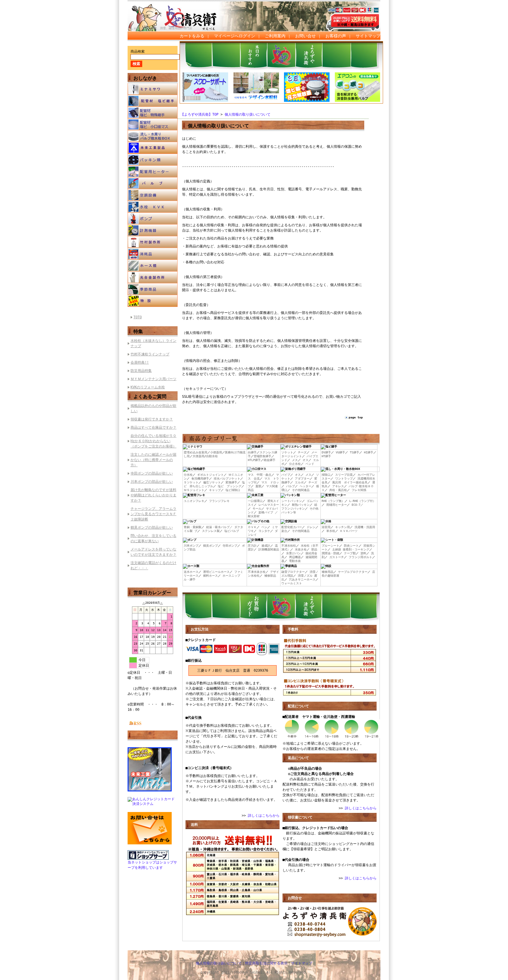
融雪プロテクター (293, 571)
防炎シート (351, 545)
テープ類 (350, 553)
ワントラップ (344, 478)
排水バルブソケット (227, 478)
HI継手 (368, 452)
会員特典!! (140, 362)
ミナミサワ (153, 89)
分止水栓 (295, 463)
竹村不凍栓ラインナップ (150, 354)
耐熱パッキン (301, 504)
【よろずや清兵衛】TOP (199, 114)
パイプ (285, 474)
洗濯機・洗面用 (365, 527)
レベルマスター (268, 504)
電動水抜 (295, 561)
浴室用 (326, 527)
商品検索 (138, 51)
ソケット (287, 452)
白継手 (252, 452)
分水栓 (188, 474)
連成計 (265, 545)
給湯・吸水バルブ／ (219, 527)
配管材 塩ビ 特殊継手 (153, 113)
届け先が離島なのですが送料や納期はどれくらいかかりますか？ (153, 495)
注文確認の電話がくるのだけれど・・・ (153, 565)
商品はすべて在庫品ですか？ (153, 427)
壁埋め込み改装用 (195, 452)
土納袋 (336, 549)
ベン (264, 527)
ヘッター (305, 486)
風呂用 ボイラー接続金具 (349, 482)
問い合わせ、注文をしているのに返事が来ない (153, 538)
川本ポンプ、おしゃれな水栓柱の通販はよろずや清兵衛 (179, 12)
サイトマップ (368, 36)
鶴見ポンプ (210, 545)
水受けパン (293, 553)
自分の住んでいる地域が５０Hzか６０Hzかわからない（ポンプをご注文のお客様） (153, 441)
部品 (314, 549)
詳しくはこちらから (264, 815)
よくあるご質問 (149, 396)
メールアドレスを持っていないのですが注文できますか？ (153, 552)
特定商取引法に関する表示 (266, 963)
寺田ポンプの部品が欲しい (152, 473)
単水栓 (330, 531)
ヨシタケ (264, 531)
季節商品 (153, 289)
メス (295, 460)
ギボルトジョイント (210, 474)
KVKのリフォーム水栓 (148, 387)
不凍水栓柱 (288, 545)
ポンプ (153, 218)
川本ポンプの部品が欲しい (152, 482)
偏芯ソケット (212, 482)
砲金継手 (269, 460)
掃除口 (326, 474)
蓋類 (258, 486)
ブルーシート (330, 545)
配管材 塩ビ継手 (153, 101)
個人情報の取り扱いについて (247, 114)
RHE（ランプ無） (333, 501)
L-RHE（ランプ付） (362, 501)
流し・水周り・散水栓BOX (153, 136)
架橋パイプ (265, 512)
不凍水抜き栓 (256, 571)
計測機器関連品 (268, 549)
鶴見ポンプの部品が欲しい (152, 527)
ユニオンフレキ (194, 501)
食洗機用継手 (200, 478)
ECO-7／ (357, 504)
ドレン (311, 527)
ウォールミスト (291, 583)
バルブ (153, 183)
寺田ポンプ (230, 545)
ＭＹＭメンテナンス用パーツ (153, 379)
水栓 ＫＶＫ (153, 207)
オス (305, 460)
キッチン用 (342, 527)
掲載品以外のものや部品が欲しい (153, 408)
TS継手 (354, 452)
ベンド (309, 463)
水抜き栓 (301, 549)
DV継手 (326, 452)
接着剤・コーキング (356, 549)
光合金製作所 (153, 277)
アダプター (302, 478)
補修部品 (270, 575)
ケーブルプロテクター (352, 571)
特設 (153, 301)
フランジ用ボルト (360, 557)
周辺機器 (295, 557)
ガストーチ (336, 557)
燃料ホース (210, 575)
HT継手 (326, 456)
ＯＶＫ (252, 527)
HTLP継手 (254, 460)
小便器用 (216, 452)
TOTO (137, 317)
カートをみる (192, 36)
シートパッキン (291, 501)
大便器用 (198, 456)
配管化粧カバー (291, 527)
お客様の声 (335, 36)
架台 (284, 531)
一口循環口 (255, 501)
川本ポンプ (191, 545)
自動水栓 (212, 456)
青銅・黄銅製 (192, 527)
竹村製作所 (153, 242)
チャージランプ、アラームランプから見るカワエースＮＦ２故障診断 (153, 514)
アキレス (338, 486)
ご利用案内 (275, 36)
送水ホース (191, 571)
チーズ (302, 452)
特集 (138, 331)
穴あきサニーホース (302, 579)
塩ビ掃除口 (232, 490)
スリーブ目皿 (344, 474)
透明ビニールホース (216, 571)
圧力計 (252, 545)
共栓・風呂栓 (338, 490)
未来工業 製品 (153, 148)
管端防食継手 (262, 456)
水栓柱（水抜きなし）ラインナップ (153, 343)
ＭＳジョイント (194, 490)
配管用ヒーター (153, 171)
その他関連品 (301, 490)
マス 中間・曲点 (259, 474)
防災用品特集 (141, 371)
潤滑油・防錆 (330, 553)
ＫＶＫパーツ (348, 531)
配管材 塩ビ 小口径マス (153, 124)
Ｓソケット (191, 482)
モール (257, 508)
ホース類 (153, 266)
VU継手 (340, 452)
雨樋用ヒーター (336, 504)
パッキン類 (153, 160)
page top (356, 417)
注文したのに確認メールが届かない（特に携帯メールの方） (153, 459)
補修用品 (327, 571)
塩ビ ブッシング (229, 486)
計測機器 (153, 230)
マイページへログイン (234, 36)
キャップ (215, 490)
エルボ (299, 482)
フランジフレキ (219, 501)
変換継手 (231, 482)
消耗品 (153, 254)
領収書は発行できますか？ (152, 419)
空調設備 (153, 195)
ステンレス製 (211, 531)
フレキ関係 (359, 490)
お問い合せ (305, 36)
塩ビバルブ (231, 531)
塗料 (363, 553)
